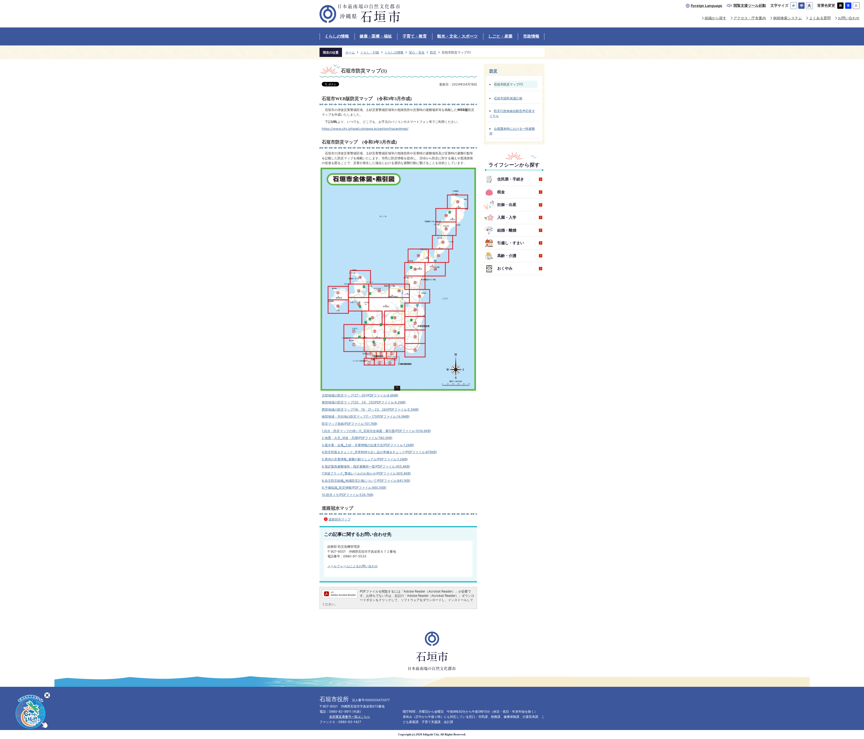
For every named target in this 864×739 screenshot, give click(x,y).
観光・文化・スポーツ (457, 36)
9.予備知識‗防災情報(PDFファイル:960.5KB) (354, 487)
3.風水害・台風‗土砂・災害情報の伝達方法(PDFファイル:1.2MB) (368, 445)
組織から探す (715, 18)
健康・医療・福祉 (376, 36)
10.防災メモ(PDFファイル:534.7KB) (348, 495)
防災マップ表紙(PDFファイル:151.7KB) (349, 424)
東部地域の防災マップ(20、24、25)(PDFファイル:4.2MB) (364, 402)
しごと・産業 (500, 36)
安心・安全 (417, 52)
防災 (433, 52)
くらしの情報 (337, 36)
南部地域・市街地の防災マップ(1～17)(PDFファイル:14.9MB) (366, 416)
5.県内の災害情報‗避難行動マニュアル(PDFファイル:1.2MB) (365, 459)
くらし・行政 (369, 52)
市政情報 (531, 36)
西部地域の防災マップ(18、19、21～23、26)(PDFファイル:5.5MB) (370, 409)
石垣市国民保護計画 (508, 98)
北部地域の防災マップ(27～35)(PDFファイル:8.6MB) (360, 395)
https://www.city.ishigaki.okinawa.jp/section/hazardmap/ (365, 129)
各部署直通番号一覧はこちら (349, 717)
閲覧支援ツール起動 (750, 5)
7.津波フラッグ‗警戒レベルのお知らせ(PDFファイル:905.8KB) (366, 473)
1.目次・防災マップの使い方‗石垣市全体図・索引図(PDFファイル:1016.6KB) (376, 431)
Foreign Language (706, 6)
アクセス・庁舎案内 (750, 18)
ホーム (350, 52)
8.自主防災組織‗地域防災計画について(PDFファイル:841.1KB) (366, 480)
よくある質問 (820, 18)
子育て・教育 (415, 36)
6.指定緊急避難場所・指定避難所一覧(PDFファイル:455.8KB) (366, 466)
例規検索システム (787, 18)
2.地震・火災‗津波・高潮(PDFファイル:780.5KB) (357, 438)
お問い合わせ (849, 18)
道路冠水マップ (339, 519)
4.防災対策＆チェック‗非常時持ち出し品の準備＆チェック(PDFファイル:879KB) (379, 452)
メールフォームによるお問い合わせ (352, 566)
